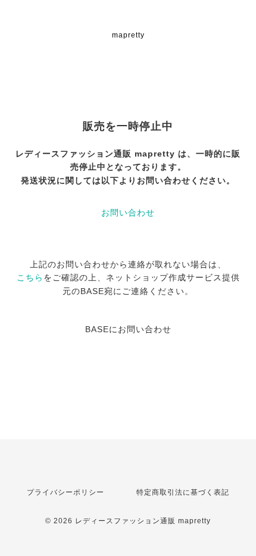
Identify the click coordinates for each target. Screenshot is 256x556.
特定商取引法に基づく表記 (182, 492)
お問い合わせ (128, 212)
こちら (30, 277)
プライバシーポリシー (65, 492)
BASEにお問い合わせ (128, 329)
